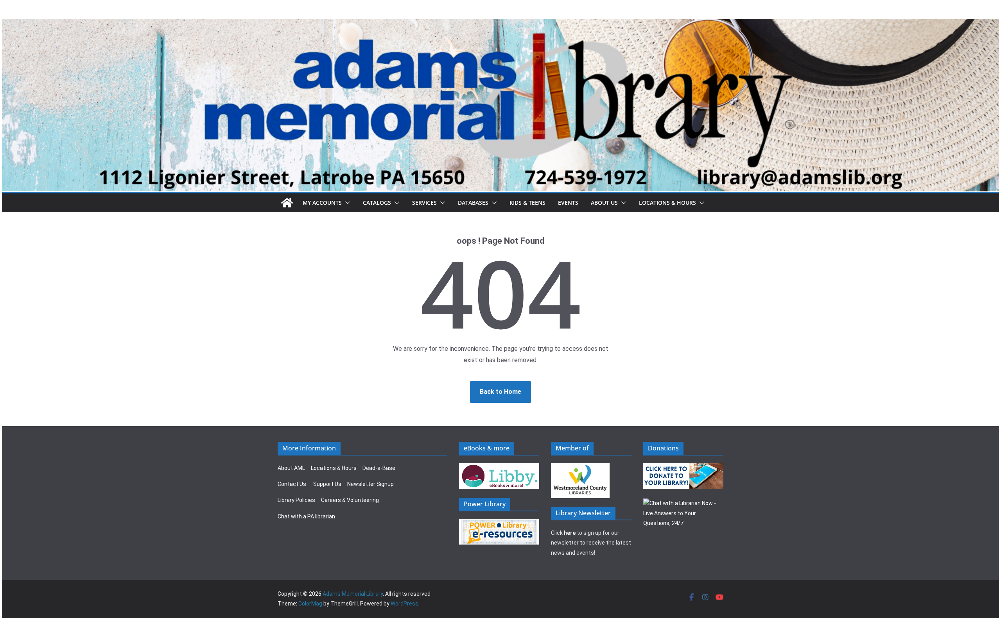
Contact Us (292, 484)
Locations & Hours (334, 468)
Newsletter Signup (370, 484)
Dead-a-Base (378, 468)
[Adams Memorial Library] (500, 24)
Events (568, 202)
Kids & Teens (527, 202)
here (570, 533)
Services (424, 202)
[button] (346, 202)
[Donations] (683, 468)
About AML (291, 468)
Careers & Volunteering (350, 500)
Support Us (327, 484)
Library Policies (296, 500)
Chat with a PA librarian (306, 516)
